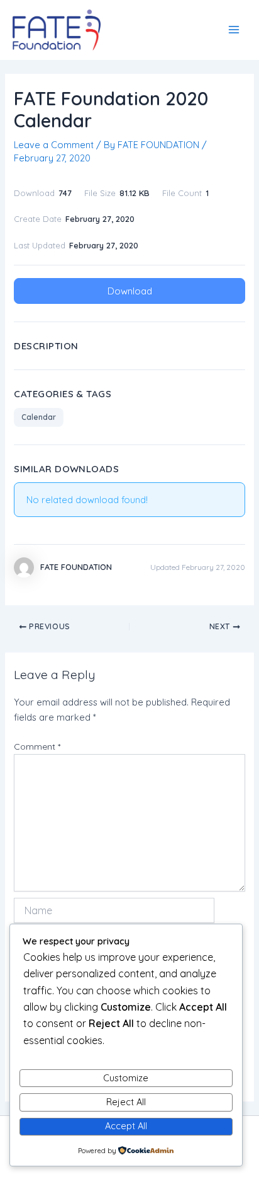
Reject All (126, 1102)
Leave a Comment (54, 145)
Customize (125, 1078)
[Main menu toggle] (233, 29)
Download (129, 291)
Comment (37, 746)
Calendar (38, 417)
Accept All (126, 1126)
